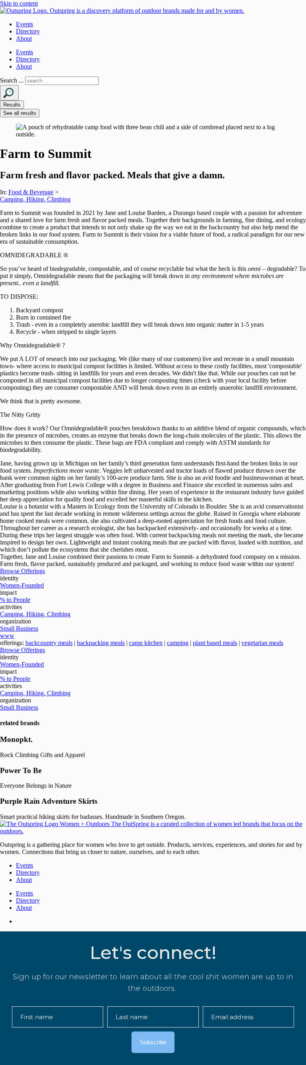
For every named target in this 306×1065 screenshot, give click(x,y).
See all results (19, 113)
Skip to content (19, 3)
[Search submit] (9, 93)
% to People (15, 599)
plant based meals (215, 642)
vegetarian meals (262, 642)
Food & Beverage (30, 192)
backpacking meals (101, 642)
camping (177, 642)
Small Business (19, 628)
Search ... (12, 80)
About (24, 38)
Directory (28, 31)
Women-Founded (22, 585)
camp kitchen (146, 642)
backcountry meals (49, 642)
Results (12, 105)
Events (24, 24)
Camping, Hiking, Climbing (35, 199)
